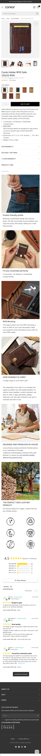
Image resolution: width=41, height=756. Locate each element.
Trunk (4, 96)
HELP (3, 695)
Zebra (18, 96)
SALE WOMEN (15, 18)
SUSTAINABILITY (7, 147)
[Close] (0, 755)
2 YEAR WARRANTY (8, 159)
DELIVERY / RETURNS (9, 153)
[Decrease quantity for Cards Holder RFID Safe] (3, 104)
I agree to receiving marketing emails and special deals (22, 719)
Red (11, 96)
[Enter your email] (38, 716)
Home (3, 18)
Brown (4, 90)
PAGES (3, 700)
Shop (7, 18)
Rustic (31, 90)
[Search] (37, 13)
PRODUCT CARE (7, 165)
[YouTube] (25, 746)
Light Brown (11, 90)
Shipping (10, 78)
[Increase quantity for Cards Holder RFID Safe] (8, 104)
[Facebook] (15, 746)
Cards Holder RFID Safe (9, 610)
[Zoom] (36, 24)
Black (18, 90)
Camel (24, 90)
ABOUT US (5, 689)
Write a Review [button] (21, 580)
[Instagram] (22, 746)
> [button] (21, 674)
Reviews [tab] (6, 586)
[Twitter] (18, 746)
